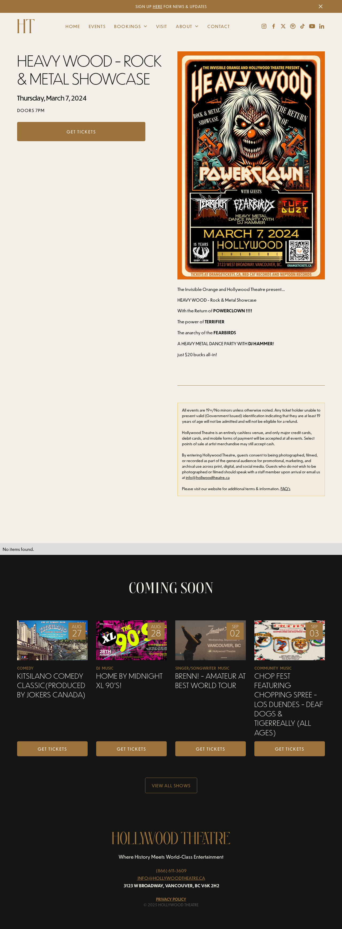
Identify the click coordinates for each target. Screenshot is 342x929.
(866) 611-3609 (171, 870)
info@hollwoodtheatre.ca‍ (208, 477)
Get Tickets (52, 749)
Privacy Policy (171, 899)
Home (72, 26)
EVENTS (97, 26)
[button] (131, 26)
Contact (218, 26)
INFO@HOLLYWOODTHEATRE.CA (171, 878)
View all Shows (171, 785)
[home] (28, 26)
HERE (157, 6)
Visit (161, 26)
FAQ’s (285, 488)
